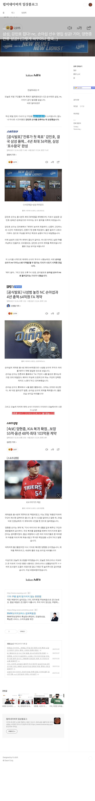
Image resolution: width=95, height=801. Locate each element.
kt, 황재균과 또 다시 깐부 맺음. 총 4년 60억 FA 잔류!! (26, 653)
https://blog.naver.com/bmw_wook (20, 610)
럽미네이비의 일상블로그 (20, 4)
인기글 (82, 106)
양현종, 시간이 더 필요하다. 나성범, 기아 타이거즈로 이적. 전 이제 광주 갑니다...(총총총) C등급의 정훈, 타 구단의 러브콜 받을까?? (28, 658)
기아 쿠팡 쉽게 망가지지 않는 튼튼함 (24, 596)
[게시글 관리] (14, 631)
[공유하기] (11, 631)
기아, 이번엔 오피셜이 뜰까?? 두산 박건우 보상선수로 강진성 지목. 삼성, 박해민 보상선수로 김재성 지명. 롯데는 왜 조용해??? (28, 666)
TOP (90, 758)
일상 (74, 70)
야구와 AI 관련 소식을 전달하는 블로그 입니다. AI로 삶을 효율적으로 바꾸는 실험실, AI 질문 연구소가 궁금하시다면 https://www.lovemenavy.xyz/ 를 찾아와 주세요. (30, 724)
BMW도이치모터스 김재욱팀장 (21, 613)
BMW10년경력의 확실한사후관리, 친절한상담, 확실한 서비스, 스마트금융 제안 (26, 617)
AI (74, 78)
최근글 (75, 106)
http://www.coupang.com (16, 593)
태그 (13, 13)
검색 (85, 4)
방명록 (24, 13)
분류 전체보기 (77, 66)
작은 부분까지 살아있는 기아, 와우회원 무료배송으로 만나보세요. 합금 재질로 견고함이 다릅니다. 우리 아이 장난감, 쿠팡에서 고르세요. (33, 600)
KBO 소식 (10, 644)
